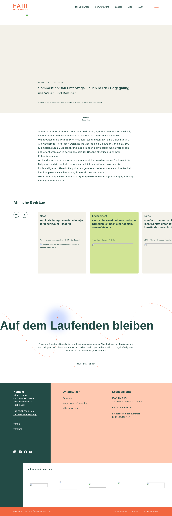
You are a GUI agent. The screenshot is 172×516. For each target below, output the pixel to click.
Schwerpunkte (102, 7)
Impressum (135, 511)
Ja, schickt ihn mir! (86, 364)
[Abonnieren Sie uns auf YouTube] (30, 451)
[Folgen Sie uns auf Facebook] (25, 451)
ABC (140, 7)
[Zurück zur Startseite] (20, 7)
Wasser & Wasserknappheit (93, 102)
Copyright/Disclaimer (120, 511)
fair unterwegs (82, 7)
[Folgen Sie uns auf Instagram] (20, 451)
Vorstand (17, 429)
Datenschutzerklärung (151, 511)
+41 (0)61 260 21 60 (23, 411)
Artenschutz (42, 102)
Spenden (67, 398)
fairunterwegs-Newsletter (75, 403)
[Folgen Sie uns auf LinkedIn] (14, 451)
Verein (16, 424)
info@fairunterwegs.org (25, 414)
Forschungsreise (74, 135)
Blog (130, 7)
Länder (118, 7)
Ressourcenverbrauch (74, 102)
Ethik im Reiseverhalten (56, 102)
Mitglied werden (71, 408)
